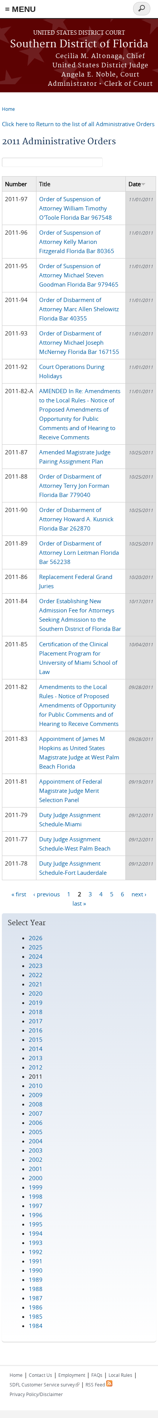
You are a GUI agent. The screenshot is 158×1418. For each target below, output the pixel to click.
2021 (36, 984)
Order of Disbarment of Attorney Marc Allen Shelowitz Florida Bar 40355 (79, 309)
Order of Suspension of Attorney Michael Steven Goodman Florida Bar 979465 (78, 275)
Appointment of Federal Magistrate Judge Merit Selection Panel (70, 790)
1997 (36, 1205)
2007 (36, 1113)
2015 (36, 1039)
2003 (36, 1150)
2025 (36, 947)
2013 (36, 1058)
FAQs (96, 1375)
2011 (36, 1076)
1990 (36, 1270)
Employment (71, 1375)
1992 (36, 1252)
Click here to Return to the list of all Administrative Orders (78, 124)
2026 (36, 938)
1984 (36, 1326)
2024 (36, 956)
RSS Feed (96, 1384)
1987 (36, 1298)
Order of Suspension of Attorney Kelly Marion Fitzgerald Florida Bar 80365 (76, 242)
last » (79, 903)
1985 (36, 1316)
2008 (36, 1104)
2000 (36, 1178)
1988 (36, 1289)
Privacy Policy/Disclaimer (36, 1394)
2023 (36, 965)
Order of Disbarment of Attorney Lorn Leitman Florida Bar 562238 (79, 552)
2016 (36, 1030)
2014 (36, 1049)
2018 (36, 1012)
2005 (36, 1132)
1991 (36, 1261)
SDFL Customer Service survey (44, 1384)
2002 (36, 1159)
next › (139, 894)
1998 (36, 1196)
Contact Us (40, 1375)
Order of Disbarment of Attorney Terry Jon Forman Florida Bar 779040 (74, 485)
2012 (36, 1067)
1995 (36, 1224)
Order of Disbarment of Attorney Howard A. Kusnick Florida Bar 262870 (76, 519)
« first (19, 894)
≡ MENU (20, 9)
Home (8, 109)
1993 (36, 1242)
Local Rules (120, 1375)
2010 (36, 1085)
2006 (36, 1122)
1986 (36, 1307)
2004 (36, 1141)
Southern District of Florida (79, 44)
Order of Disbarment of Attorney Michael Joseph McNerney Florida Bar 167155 (79, 342)
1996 (36, 1215)
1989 (36, 1279)
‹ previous (46, 894)
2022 (36, 975)
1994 (36, 1233)
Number (16, 184)
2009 (36, 1095)
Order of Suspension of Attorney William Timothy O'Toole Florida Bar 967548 (75, 208)
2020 (36, 993)
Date (134, 184)
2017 (36, 1021)
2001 (36, 1169)
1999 (36, 1187)
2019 (36, 1002)
